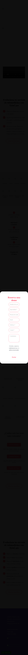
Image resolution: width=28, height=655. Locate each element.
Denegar (14, 332)
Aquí (22, 320)
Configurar (14, 336)
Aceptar (14, 327)
